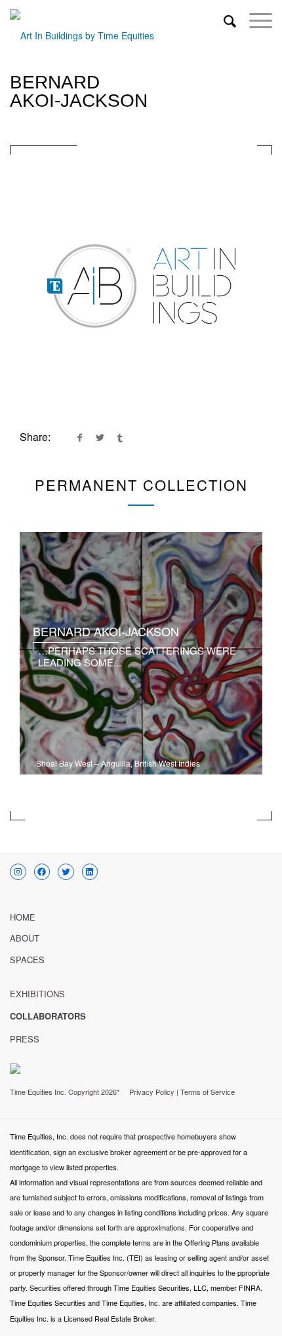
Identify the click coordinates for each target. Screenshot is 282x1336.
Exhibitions (37, 993)
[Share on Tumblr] (120, 437)
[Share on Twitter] (100, 437)
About (24, 938)
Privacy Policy (151, 1091)
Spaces (27, 959)
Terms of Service (207, 1091)
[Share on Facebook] (79, 437)
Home (22, 917)
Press (24, 1039)
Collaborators (48, 1016)
